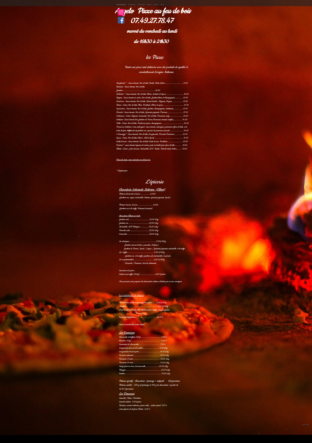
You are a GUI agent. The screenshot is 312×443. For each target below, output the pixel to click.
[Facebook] (121, 20)
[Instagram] (121, 12)
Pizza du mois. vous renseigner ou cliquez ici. (133, 159)
